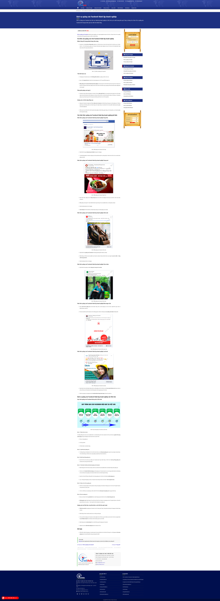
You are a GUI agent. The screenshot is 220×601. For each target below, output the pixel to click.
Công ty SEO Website (127, 91)
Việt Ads (80, 541)
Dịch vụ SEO (113, 7)
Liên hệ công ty (102, 584)
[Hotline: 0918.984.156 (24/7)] (3, 598)
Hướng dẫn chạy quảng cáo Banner (129, 84)
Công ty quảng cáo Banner (128, 80)
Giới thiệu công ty (125, 586)
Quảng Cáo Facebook (97, 7)
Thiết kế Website (120, 7)
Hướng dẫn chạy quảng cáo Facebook (130, 71)
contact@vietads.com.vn (101, 562)
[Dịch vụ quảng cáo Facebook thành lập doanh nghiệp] (98, 60)
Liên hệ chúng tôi (139, 1)
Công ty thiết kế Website (128, 103)
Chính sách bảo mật (103, 591)
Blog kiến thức (134, 7)
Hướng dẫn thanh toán (130, 1)
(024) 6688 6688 (104, 559)
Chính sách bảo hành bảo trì (104, 594)
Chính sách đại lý (121, 1)
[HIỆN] (87, 30)
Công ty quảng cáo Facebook (128, 68)
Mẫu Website (127, 7)
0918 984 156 (99, 559)
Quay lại (116, 544)
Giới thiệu (103, 1)
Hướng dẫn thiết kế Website (128, 107)
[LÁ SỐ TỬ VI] (132, 40)
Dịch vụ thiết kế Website (128, 105)
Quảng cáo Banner (106, 7)
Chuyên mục (86, 544)
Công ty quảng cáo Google (128, 61)
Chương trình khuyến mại (111, 1)
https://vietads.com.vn (100, 564)
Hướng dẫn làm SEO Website (128, 96)
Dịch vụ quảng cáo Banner (128, 82)
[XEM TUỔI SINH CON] (132, 119)
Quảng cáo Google (89, 7)
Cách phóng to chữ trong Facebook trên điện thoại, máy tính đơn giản (133, 579)
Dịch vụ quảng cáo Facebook (82, 34)
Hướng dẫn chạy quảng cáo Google (129, 57)
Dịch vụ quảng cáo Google (128, 59)
